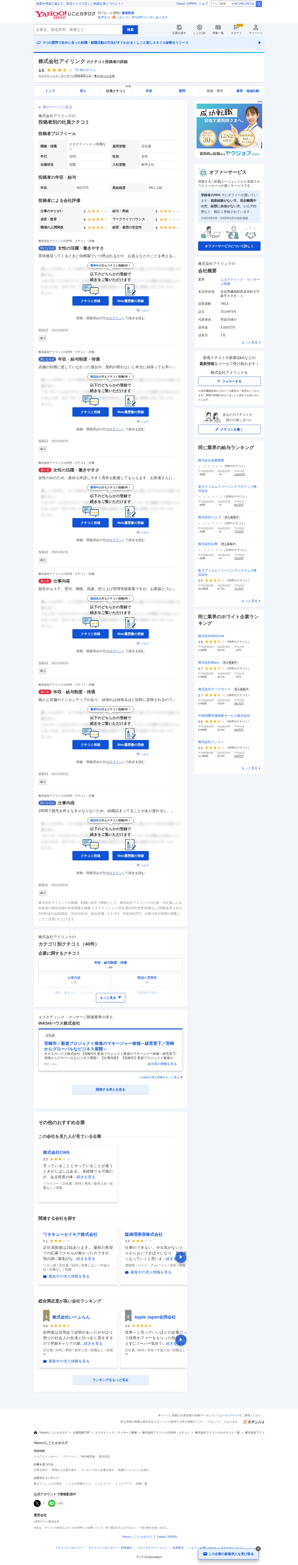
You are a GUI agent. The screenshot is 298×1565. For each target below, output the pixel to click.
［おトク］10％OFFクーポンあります (142, 17)
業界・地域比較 (248, 91)
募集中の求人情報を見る (69, 1276)
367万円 (239, 703)
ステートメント (152, 1547)
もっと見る (249, 342)
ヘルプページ (230, 1415)
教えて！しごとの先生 (48, 1483)
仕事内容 (61, 581)
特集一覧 (218, 33)
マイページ (256, 33)
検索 (259, 4)
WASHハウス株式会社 (59, 1023)
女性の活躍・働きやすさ (81, 248)
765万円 (239, 558)
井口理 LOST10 (244, 3)
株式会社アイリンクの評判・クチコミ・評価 (66, 241)
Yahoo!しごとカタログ (53, 1432)
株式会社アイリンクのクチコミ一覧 (217, 1432)
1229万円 (239, 474)
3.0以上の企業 (106, 76)
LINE (60, 1503)
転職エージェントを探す (133, 1470)
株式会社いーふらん (71, 1317)
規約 (126, 1547)
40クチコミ (87, 70)
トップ (50, 91)
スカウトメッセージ (46, 1456)
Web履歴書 (88, 1456)
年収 (149, 91)
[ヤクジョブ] (229, 157)
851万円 (239, 504)
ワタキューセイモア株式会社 (70, 1234)
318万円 (239, 756)
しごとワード (123, 1483)
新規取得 (128, 13)
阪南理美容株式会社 (144, 1234)
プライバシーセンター (102, 1547)
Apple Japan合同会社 (155, 1317)
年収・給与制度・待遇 (79, 359)
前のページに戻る (57, 107)
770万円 (239, 531)
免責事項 (178, 1547)
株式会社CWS (56, 1152)
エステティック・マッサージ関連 (116, 1432)
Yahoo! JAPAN (186, 3)
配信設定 (104, 1456)
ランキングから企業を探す (97, 1470)
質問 (182, 91)
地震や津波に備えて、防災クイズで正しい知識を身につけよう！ (80, 3)
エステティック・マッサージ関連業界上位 (64, 75)
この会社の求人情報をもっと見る (158, 1077)
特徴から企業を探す (64, 1470)
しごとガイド (103, 1483)
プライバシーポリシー (69, 1547)
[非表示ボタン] (258, 1548)
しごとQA (199, 33)
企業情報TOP (81, 1432)
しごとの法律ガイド (78, 1483)
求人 (83, 91)
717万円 (239, 588)
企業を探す (179, 33)
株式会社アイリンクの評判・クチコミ (166, 1432)
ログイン (104, 17)
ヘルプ (203, 3)
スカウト (236, 33)
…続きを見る (84, 1177)
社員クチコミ (118, 89)
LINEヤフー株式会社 (47, 1521)
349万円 (239, 729)
